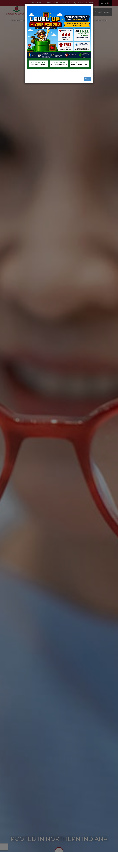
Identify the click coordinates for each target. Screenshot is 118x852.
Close (87, 79)
